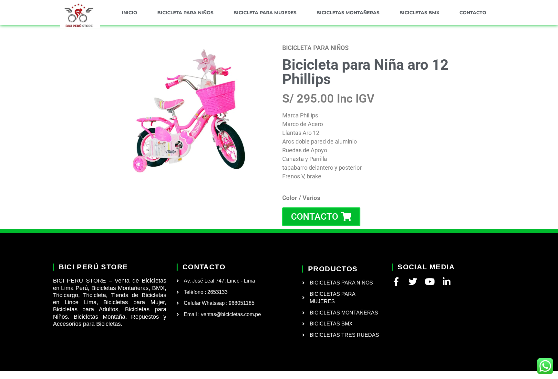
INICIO (129, 12)
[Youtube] (429, 281)
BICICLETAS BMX (419, 12)
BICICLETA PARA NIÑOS (185, 12)
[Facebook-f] (396, 281)
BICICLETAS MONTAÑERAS (347, 12)
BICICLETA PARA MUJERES (264, 12)
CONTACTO (473, 12)
